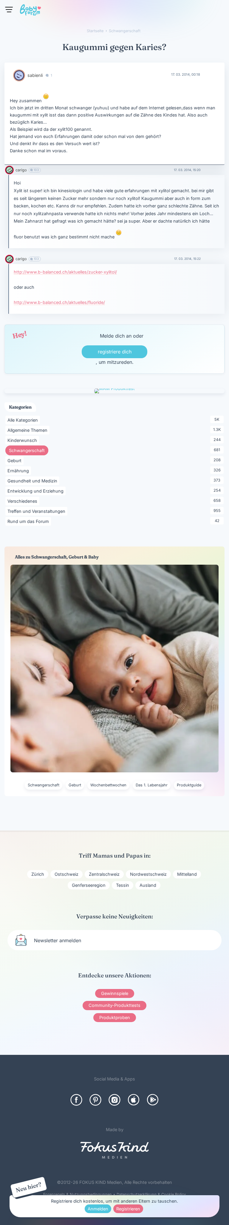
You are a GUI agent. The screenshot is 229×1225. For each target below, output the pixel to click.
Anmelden (98, 1208)
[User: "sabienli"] (19, 75)
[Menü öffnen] (9, 9)
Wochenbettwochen (108, 785)
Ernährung (19, 470)
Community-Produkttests (114, 1005)
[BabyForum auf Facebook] (76, 1100)
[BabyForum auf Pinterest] (95, 1100)
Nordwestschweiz (148, 874)
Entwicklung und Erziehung (36, 490)
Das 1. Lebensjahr (152, 785)
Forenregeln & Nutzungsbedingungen (77, 1194)
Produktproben (114, 1017)
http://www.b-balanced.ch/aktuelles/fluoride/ (59, 302)
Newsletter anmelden (57, 940)
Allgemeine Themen (28, 430)
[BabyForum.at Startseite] (30, 11)
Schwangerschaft (28, 450)
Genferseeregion (89, 885)
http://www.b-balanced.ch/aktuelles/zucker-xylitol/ (65, 271)
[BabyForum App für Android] (153, 1100)
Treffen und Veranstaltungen (37, 511)
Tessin (122, 885)
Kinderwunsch (23, 440)
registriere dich (114, 352)
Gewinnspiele (114, 993)
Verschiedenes (23, 501)
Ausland (148, 885)
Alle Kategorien (23, 420)
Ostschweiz (66, 874)
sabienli (35, 75)
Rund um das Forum (29, 521)
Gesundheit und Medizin (33, 480)
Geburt (15, 460)
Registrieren (128, 1208)
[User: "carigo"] (9, 170)
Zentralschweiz (104, 874)
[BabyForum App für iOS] (134, 1100)
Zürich (37, 874)
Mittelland (187, 874)
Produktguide (189, 785)
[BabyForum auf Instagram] (114, 1100)
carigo (21, 170)
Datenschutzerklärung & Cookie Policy (151, 1194)
